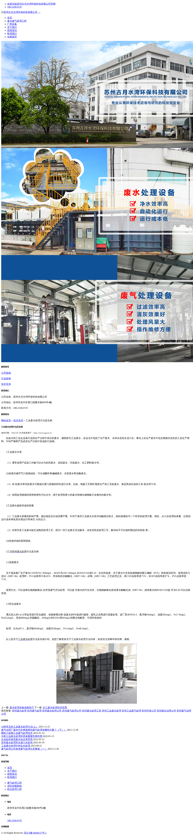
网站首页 (6, 420)
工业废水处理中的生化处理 (16, 745)
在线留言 (12, 36)
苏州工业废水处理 (111, 710)
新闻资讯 (12, 30)
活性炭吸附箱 (14, 786)
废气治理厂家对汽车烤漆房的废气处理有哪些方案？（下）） (34, 730)
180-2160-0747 (14, 7)
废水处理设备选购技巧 (22, 707)
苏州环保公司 (149, 710)
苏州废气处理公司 (71, 710)
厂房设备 (12, 24)
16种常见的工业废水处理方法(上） (20, 726)
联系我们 (12, 33)
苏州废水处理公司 (52, 710)
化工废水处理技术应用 (55, 707)
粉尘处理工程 (14, 789)
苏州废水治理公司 (166, 710)
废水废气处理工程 (17, 21)
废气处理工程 (14, 782)
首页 (9, 17)
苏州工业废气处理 (131, 710)
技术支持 (6, 384)
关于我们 (12, 27)
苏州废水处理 (19, 710)
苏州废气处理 (34, 710)
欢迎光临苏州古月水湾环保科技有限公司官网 (31, 4)
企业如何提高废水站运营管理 (17, 739)
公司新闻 (6, 373)
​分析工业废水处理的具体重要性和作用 (22, 736)
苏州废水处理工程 (91, 710)
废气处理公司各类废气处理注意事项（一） (24, 749)
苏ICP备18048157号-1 (35, 833)
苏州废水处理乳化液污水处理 (17, 742)
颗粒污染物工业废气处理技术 (17, 733)
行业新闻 (6, 378)
